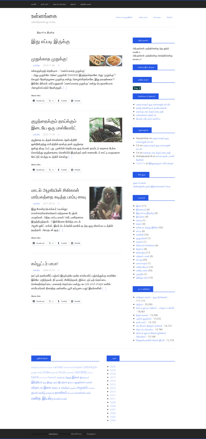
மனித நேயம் (142, 267)
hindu (40, 372)
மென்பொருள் (60, 398)
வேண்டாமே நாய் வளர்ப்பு (148, 118)
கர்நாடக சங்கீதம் (61, 387)
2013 (113, 391)
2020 (113, 370)
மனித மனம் (143, 17)
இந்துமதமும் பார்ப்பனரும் (161, 163)
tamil (35, 377)
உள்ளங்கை (44, 16)
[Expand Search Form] (176, 4)
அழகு (68, 377)
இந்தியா (36, 382)
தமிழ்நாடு (50, 393)
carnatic (58, 367)
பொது (139, 259)
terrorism (43, 377)
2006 (113, 413)
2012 (113, 395)
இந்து (44, 383)
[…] (65, 88)
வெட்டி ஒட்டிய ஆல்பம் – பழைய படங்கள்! (155, 307)
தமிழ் (42, 393)
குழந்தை (73, 388)
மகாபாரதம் (141, 263)
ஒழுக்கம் (80, 382)
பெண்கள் (80, 392)
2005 (113, 416)
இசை (138, 205)
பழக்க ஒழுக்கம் (144, 318)
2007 (113, 409)
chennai (67, 367)
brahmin (41, 367)
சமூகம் (139, 241)
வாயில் (33, 4)
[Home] (32, 32)
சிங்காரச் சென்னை (145, 245)
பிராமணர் (71, 393)
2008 (113, 406)
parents (71, 372)
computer (77, 367)
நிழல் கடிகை (142, 315)
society (81, 371)
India (46, 372)
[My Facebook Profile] (173, 433)
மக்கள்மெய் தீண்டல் (146, 115)
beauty (34, 367)
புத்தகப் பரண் (143, 256)
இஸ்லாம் (71, 382)
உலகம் (139, 223)
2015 (113, 384)
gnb (95, 367)
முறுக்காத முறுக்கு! (49, 59)
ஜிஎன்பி (35, 392)
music (62, 372)
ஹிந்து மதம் (142, 277)
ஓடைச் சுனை (139, 182)
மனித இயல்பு (42, 398)
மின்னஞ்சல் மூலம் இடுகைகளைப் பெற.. (152, 186)
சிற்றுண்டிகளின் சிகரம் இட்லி (150, 340)
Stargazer (91, 433)
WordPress (76, 433)
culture (87, 367)
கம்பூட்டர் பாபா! (44, 263)
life (56, 372)
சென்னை (91, 388)
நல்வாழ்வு (157, 17)
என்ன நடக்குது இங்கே (124, 17)
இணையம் (141, 209)
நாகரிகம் (61, 392)
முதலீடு (139, 274)
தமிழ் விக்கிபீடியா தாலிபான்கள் (151, 108)
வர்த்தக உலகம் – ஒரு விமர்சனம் (151, 297)
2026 (113, 366)
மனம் (88, 392)
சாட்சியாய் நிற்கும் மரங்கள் (149, 325)
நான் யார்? (44, 4)
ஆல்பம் (73, 4)
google (34, 372)
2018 (113, 373)
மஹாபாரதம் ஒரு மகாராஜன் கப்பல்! (153, 104)
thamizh (51, 377)
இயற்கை (140, 216)
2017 (113, 377)
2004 (113, 420)
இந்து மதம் (52, 382)
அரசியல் (60, 377)
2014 (113, 388)
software (90, 373)
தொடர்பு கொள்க (59, 4)
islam (53, 372)
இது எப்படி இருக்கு (145, 213)
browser (49, 367)
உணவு (139, 220)
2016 (113, 380)
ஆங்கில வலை (85, 4)
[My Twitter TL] (169, 433)
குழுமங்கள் (141, 238)
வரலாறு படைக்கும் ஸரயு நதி (150, 111)
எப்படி (138, 231)
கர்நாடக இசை (41, 387)
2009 (113, 402)
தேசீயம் (170, 17)
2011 (113, 398)
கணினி (140, 234)
